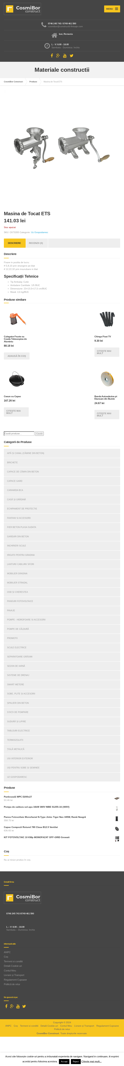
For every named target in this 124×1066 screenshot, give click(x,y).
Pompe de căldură (18, 629)
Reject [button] (76, 1061)
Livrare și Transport (14, 975)
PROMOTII (12, 638)
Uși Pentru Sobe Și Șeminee (23, 767)
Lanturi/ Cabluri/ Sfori (20, 564)
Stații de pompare (17, 712)
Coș (6, 956)
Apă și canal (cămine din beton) (25, 453)
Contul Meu (10, 970)
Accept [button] (64, 1061)
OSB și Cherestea (17, 592)
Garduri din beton (18, 536)
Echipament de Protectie (22, 509)
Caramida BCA (15, 490)
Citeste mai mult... (91, 1061)
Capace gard (14, 481)
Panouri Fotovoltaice (20, 601)
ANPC (7, 952)
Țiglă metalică (15, 749)
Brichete (12, 462)
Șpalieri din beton (18, 703)
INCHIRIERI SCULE (16, 546)
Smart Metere (15, 684)
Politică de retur (12, 984)
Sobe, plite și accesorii (21, 693)
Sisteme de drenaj (18, 675)
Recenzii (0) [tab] (36, 243)
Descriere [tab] (14, 243)
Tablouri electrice (18, 730)
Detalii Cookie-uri (13, 965)
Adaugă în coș (17, 356)
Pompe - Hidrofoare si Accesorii (26, 619)
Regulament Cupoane (15, 979)
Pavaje (11, 610)
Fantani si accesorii (19, 518)
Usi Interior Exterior (20, 758)
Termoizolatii (15, 740)
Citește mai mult (104, 352)
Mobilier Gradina (17, 573)
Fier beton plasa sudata (21, 527)
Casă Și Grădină (16, 499)
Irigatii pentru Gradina (21, 555)
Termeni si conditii (13, 961)
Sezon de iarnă (16, 666)
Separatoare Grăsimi (19, 656)
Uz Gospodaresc (39, 232)
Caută (39, 433)
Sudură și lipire (16, 721)
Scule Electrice (16, 647)
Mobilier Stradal (17, 582)
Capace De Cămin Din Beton (23, 472)
